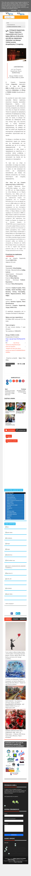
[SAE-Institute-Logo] (10, 560)
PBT (14, 860)
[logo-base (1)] (8, 573)
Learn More (13, 10)
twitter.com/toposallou (10, 346)
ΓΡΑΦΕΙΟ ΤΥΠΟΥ (10, 503)
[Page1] (15, 15)
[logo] (7, 527)
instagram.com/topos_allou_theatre (13, 348)
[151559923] (8, 588)
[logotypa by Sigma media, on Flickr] (15, 777)
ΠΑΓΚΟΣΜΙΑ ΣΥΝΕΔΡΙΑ (11, 512)
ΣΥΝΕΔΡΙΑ (9, 518)
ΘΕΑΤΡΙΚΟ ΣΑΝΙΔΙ (10, 511)
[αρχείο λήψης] (8, 532)
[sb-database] (8, 538)
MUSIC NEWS (9, 494)
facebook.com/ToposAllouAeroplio (13, 344)
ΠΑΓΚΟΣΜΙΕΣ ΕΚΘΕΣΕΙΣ (12, 514)
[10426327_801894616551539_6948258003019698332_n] (15, 567)
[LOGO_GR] (8, 578)
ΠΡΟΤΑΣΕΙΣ (9, 515)
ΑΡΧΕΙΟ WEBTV (10, 502)
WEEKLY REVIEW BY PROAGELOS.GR (14, 500)
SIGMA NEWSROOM (11, 24)
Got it (19, 10)
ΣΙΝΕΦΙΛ (8, 517)
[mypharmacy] (8, 554)
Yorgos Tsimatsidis (18, 862)
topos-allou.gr (16, 342)
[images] (7, 543)
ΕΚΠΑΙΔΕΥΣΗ (9, 508)
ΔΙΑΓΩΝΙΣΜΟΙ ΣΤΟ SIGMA (12, 505)
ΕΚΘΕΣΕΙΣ (9, 506)
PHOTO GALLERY (10, 495)
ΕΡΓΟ (8, 509)
